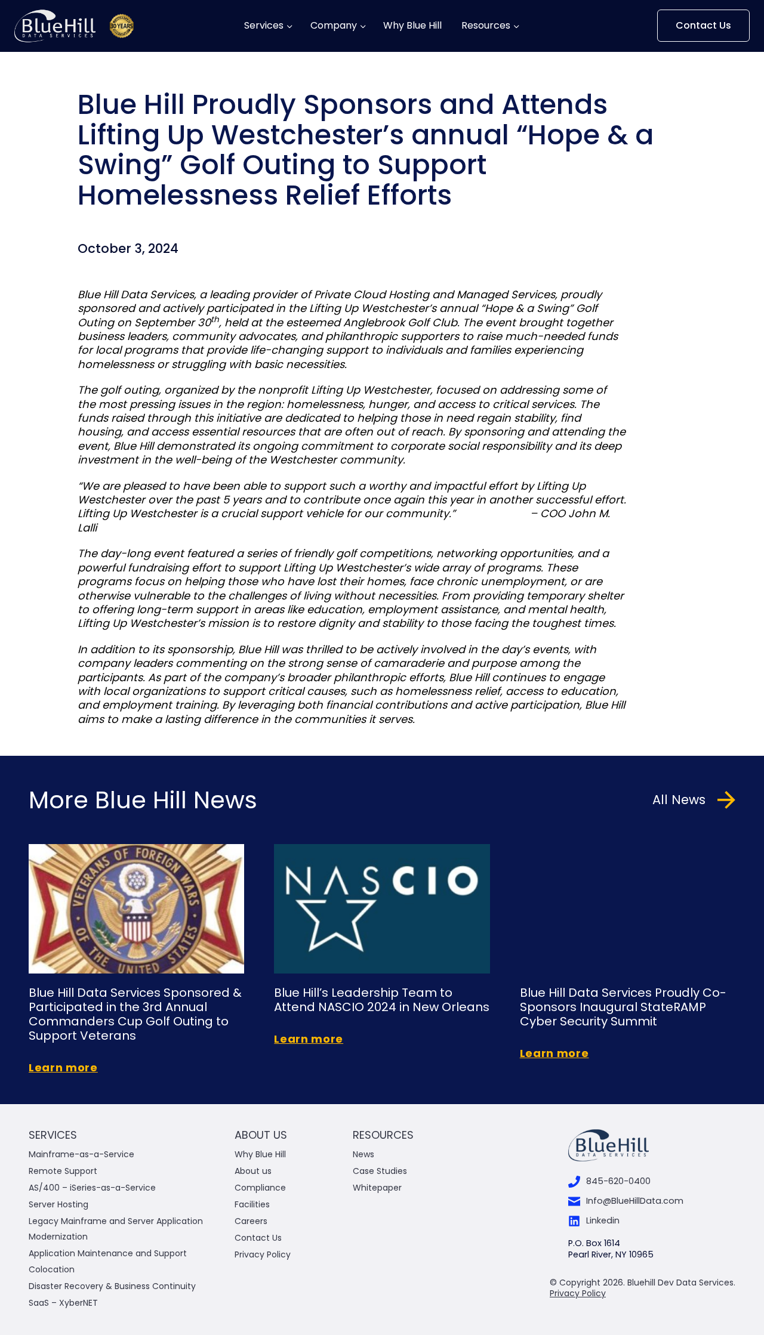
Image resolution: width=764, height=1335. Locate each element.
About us (253, 1171)
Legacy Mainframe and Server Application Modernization (116, 1228)
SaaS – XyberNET (63, 1303)
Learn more (63, 1067)
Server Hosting (58, 1204)
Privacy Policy (263, 1254)
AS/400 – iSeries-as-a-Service (92, 1188)
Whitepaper (378, 1188)
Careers (251, 1221)
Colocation (52, 1269)
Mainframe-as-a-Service (81, 1154)
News (363, 1154)
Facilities (252, 1204)
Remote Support (63, 1171)
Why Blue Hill (413, 26)
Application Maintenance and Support (108, 1253)
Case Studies (380, 1171)
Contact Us (703, 25)
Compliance (260, 1188)
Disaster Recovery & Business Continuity (112, 1286)
